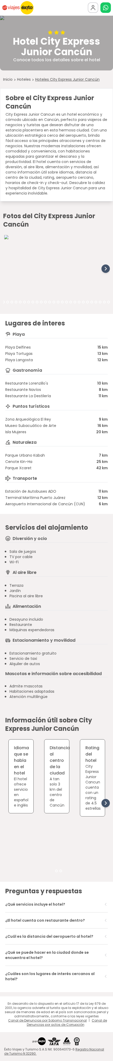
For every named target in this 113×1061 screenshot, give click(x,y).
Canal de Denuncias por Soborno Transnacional (47, 1020)
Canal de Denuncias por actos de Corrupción (67, 1022)
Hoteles (24, 79)
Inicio (8, 79)
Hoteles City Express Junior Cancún (67, 79)
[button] (105, 7)
